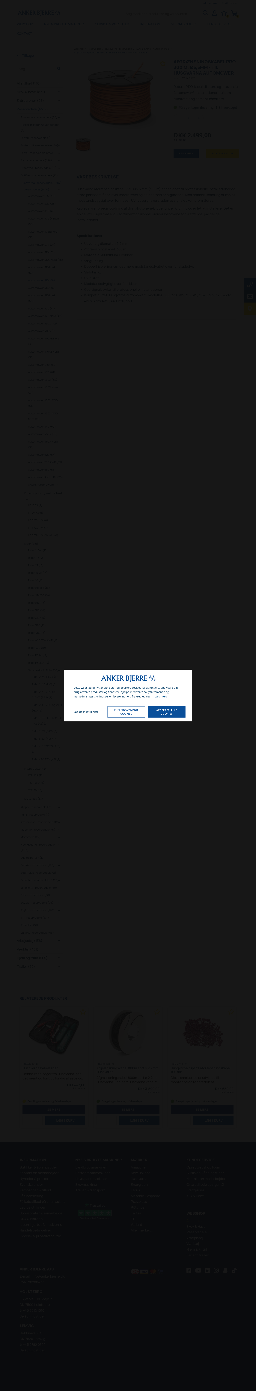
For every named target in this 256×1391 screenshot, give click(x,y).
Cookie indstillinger (85, 712)
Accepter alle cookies (166, 711)
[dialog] (128, 695)
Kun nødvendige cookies (126, 711)
